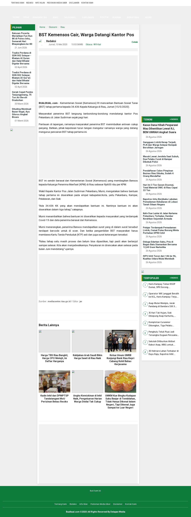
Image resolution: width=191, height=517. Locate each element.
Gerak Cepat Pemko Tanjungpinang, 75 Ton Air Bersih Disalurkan (22, 96)
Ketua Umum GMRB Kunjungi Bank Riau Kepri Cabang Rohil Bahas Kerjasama (120, 360)
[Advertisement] (88, 76)
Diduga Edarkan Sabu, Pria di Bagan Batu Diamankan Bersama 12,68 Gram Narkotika (160, 244)
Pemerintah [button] (40, 17)
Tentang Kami (17, 2)
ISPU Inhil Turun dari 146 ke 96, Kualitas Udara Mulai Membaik (159, 257)
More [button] (148, 17)
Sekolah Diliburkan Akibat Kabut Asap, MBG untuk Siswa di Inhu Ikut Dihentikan (163, 343)
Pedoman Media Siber (57, 2)
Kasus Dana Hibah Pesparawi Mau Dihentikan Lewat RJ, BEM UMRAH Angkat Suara (160, 128)
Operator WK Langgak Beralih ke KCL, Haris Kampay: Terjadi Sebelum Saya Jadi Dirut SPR (164, 295)
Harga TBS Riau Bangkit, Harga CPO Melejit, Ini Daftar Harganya (54, 358)
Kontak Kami (87, 2)
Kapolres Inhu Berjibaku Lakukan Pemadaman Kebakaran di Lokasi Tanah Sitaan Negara (160, 202)
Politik (104, 17)
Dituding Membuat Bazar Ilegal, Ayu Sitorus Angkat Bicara (21, 113)
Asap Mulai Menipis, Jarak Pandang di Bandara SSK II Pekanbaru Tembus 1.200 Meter (162, 305)
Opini (26, 17)
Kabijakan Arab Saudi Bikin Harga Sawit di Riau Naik (87, 357)
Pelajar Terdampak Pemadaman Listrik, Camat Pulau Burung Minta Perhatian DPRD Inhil (161, 230)
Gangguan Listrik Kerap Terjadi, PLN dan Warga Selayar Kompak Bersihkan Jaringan (160, 145)
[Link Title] (85, 495)
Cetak (134, 42)
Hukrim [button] (116, 17)
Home (15, 17)
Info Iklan (40, 2)
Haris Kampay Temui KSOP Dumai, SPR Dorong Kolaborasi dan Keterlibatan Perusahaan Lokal (163, 286)
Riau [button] (55, 17)
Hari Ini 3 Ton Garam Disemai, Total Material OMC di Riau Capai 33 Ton (160, 188)
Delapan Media (117, 512)
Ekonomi (53, 27)
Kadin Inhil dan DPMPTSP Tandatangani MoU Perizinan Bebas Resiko (54, 398)
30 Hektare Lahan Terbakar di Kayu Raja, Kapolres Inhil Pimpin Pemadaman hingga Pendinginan (164, 353)
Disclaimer (74, 2)
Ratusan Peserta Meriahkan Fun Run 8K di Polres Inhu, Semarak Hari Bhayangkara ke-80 (22, 38)
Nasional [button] (70, 17)
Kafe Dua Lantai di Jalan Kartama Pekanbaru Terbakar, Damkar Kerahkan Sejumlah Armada (160, 216)
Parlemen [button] (88, 17)
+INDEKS (174, 119)
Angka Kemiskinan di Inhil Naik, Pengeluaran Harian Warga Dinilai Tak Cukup (87, 398)
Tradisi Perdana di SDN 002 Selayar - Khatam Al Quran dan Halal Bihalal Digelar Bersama (21, 58)
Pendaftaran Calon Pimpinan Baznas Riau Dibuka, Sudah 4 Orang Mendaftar (158, 173)
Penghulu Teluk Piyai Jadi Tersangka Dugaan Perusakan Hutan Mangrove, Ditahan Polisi (163, 333)
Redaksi (29, 2)
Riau (63, 27)
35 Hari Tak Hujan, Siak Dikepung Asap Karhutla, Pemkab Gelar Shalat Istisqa (163, 314)
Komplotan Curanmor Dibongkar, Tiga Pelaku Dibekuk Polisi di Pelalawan (162, 324)
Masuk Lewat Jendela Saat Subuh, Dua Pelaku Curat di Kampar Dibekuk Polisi (161, 159)
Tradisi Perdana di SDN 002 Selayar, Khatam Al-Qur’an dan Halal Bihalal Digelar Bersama (21, 78)
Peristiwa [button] (133, 17)
